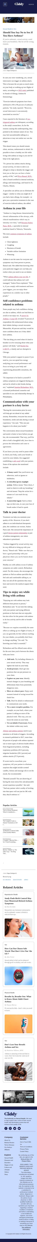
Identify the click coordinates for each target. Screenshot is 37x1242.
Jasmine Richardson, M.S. (23, 387)
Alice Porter (10, 957)
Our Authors (8, 1147)
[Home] (19, 4)
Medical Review (9, 1142)
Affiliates (7, 1149)
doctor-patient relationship (17, 533)
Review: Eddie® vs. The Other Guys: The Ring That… (10, 851)
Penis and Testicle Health (8, 808)
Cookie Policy (24, 1151)
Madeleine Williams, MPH (15, 1050)
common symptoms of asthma (21, 234)
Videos (6, 1172)
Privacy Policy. (26, 1161)
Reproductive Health (11, 894)
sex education (7, 879)
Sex (15, 29)
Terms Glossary (9, 1145)
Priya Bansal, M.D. (25, 176)
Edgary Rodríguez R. (12, 70)
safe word (16, 461)
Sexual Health (7, 29)
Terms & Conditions (26, 1146)
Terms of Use (25, 1159)
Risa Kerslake (11, 907)
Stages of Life (8, 1165)
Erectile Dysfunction (7, 819)
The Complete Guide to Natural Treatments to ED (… (10, 822)
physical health (17, 879)
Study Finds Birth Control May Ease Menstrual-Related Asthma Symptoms (18, 900)
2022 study (22, 90)
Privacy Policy (24, 1149)
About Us (7, 1140)
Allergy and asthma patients (13, 731)
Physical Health (9, 993)
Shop (6, 1174)
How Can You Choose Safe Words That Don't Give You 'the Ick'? (18, 951)
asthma (26, 879)
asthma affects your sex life (18, 277)
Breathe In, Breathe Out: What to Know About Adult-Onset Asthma (18, 999)
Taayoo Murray (11, 1005)
